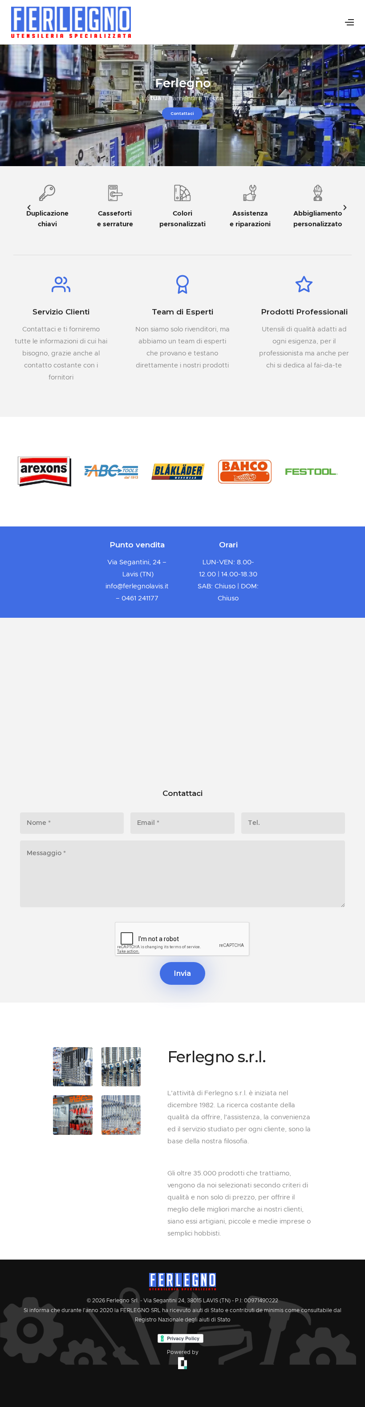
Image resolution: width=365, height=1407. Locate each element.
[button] (24, 207)
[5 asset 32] (72, 1066)
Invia (182, 973)
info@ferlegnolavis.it (137, 586)
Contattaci (182, 113)
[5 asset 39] (121, 1066)
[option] (47, 207)
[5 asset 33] (72, 1114)
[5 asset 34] (121, 1114)
